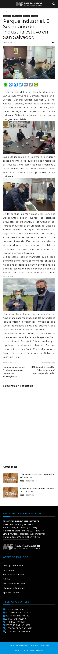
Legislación (8, 570)
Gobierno (7, 16)
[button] (5, 4)
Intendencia (17, 16)
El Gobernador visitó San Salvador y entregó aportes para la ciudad (43, 370)
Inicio (5, 11)
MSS (22, 481)
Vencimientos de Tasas (14, 583)
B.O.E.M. (7, 579)
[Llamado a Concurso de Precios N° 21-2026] (10, 478)
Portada (34, 16)
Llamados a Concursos (14, 588)
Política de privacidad (40, 645)
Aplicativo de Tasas (12, 592)
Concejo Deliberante (13, 565)
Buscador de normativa (14, 574)
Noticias (26, 16)
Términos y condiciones (18, 645)
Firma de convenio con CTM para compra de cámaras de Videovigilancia (14, 372)
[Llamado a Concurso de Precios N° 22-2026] (10, 492)
